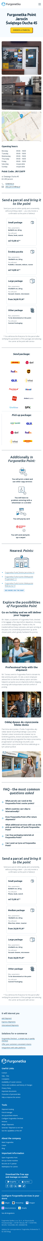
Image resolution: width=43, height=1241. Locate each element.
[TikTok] (24, 1186)
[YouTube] (19, 1186)
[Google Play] (12, 1181)
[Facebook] (7, 1186)
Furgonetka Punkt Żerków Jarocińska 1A (19, 572)
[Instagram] (11, 1186)
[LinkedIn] (15, 1186)
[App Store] (25, 1181)
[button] (39, 4)
